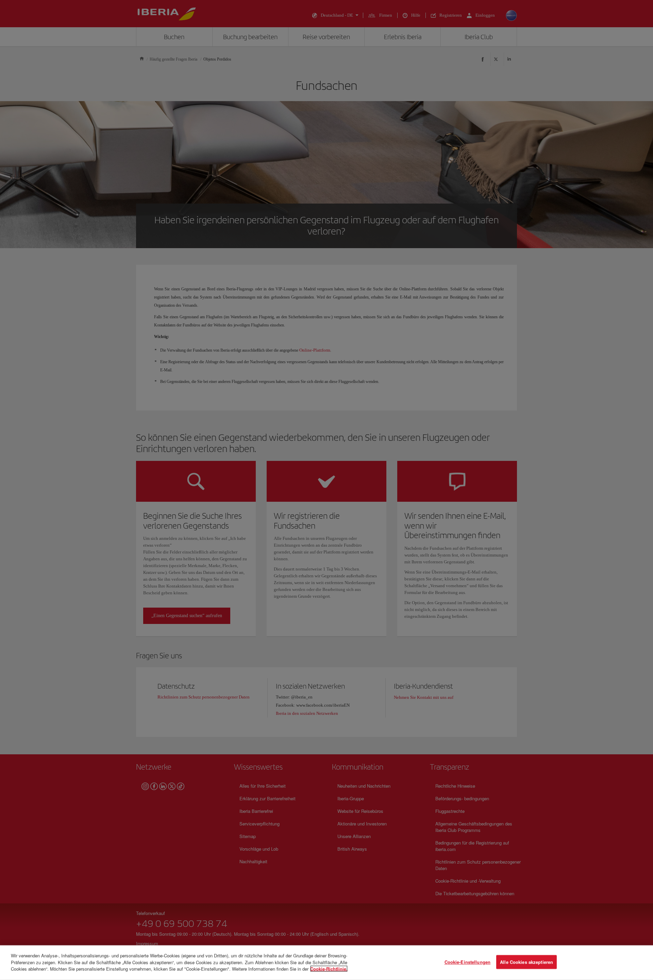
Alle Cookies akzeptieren (526, 962)
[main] (326, 962)
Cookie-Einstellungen (468, 962)
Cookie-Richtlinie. (329, 968)
